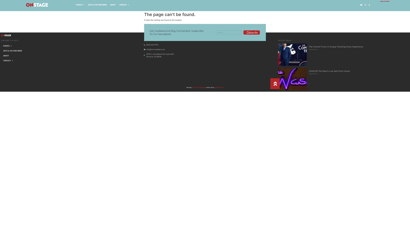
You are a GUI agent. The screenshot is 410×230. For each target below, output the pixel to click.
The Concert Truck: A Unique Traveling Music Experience (336, 47)
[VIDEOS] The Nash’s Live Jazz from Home (329, 71)
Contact (123, 5)
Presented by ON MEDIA (198, 87)
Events (79, 5)
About (113, 5)
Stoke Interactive (219, 87)
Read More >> (314, 49)
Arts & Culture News (97, 5)
